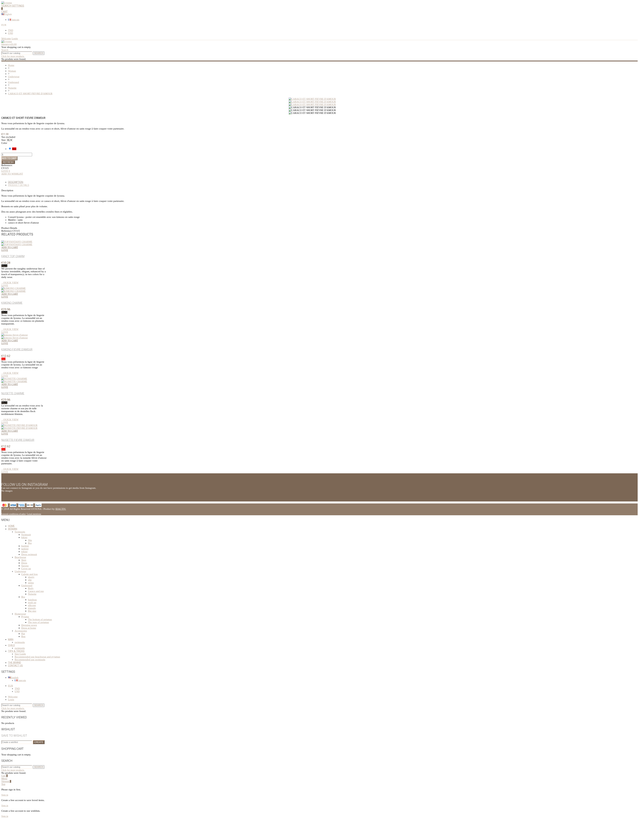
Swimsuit (26, 534)
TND (10, 30)
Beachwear (20, 557)
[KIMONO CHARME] (13, 289)
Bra (30, 543)
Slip (30, 540)
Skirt (23, 560)
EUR (10, 685)
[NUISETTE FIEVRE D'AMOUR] (19, 426)
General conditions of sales (13, 514)
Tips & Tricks (16, 651)
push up (32, 602)
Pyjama (25, 616)
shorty (31, 577)
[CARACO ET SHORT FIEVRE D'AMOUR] (312, 99)
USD (10, 33)
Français (15, 19)
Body (31, 588)
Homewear (20, 613)
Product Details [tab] (18, 185)
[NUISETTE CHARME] (14, 380)
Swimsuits (20, 531)
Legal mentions (34, 514)
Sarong (25, 565)
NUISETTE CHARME (12, 393)
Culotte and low (29, 574)
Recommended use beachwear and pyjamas (37, 656)
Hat (23, 633)
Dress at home (28, 628)
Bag (23, 636)
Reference (6, 231)
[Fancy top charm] (16, 243)
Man (10, 639)
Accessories (21, 630)
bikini (24, 537)
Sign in (4, 795)
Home (11, 525)
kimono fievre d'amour (16, 349)
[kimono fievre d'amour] (14, 336)
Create (38, 742)
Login (11, 699)
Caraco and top (36, 591)
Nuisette (32, 594)
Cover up (26, 568)
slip (30, 580)
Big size (32, 611)
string (31, 582)
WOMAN (12, 528)
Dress (24, 563)
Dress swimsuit (29, 554)
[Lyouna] (6, 2)
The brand (14, 662)
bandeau (32, 599)
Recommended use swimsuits (30, 659)
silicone (32, 605)
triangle (32, 608)
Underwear (20, 571)
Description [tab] (15, 182)
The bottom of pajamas (40, 619)
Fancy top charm (12, 256)
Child (11, 645)
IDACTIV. (60, 509)
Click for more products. (13, 56)
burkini (25, 546)
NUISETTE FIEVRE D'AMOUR (17, 440)
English (14, 677)
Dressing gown (29, 625)
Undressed (26, 585)
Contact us (15, 665)
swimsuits (20, 642)
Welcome (13, 696)
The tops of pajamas (38, 622)
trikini (24, 551)
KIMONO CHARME (11, 302)
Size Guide (20, 654)
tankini (24, 548)
